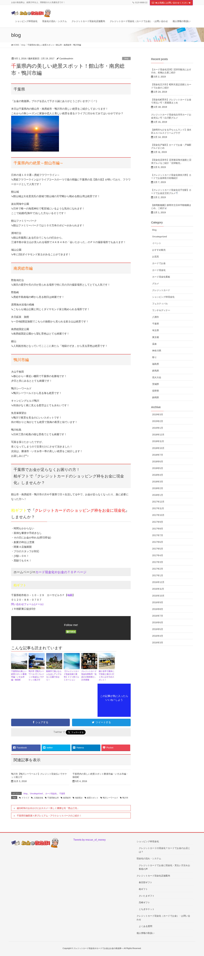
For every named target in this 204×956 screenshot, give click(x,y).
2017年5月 (157, 548)
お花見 (155, 256)
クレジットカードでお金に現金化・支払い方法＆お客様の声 (164, 867)
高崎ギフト (144, 902)
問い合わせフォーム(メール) (27, 604)
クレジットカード (161, 290)
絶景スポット (92, 798)
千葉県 (62, 793)
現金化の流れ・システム (149, 858)
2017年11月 (158, 508)
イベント (156, 243)
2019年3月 (157, 414)
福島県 (155, 364)
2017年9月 (157, 522)
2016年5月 (157, 629)
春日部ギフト (145, 882)
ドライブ (25, 798)
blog (126, 58)
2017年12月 (158, 501)
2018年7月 (157, 455)
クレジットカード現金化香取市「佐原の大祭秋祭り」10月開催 (89, 675)
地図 (69, 595)
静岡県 (155, 397)
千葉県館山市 (53, 798)
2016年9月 (157, 602)
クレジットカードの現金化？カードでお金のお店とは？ (164, 850)
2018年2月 (157, 488)
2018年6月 (157, 461)
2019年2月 (157, 421)
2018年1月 (157, 495)
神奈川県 (156, 350)
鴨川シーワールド (110, 798)
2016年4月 (157, 636)
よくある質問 (145, 926)
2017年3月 (157, 562)
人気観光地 (38, 798)
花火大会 (156, 377)
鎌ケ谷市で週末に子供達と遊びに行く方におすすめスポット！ (106, 675)
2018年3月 (157, 481)
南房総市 (67, 798)
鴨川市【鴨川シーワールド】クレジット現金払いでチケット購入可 (36, 675)
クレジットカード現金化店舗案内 (153, 875)
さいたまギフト (146, 895)
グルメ (155, 283)
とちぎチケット (146, 909)
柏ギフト (143, 889)
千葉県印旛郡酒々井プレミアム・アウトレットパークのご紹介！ (49, 815)
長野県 (155, 390)
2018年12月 (158, 434)
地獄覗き (79, 798)
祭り (154, 357)
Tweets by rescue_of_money (89, 839)
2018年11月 (158, 441)
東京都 (155, 337)
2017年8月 (157, 528)
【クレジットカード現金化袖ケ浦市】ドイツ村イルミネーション (71, 675)
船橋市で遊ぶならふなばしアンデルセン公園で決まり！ (54, 675)
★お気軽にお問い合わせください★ (173, 2)
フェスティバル (160, 303)
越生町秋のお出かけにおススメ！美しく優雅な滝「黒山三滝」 (48, 808)
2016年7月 (157, 615)
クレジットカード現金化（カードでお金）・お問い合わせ (163, 918)
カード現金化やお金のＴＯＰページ (60, 572)
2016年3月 (157, 642)
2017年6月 (157, 542)
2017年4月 (157, 555)
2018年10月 (158, 448)
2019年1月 (157, 428)
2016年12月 (158, 582)
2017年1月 (157, 575)
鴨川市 (125, 798)
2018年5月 (157, 468)
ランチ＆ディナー (161, 310)
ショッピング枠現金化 (163, 297)
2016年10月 (158, 595)
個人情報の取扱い (145, 933)
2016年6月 (157, 622)
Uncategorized (36, 793)
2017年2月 (157, 568)
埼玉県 (155, 330)
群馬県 (155, 370)
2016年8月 (157, 609)
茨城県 (155, 384)
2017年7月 (157, 535)
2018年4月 (157, 475)
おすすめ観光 (159, 250)
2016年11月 (158, 589)
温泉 (154, 344)
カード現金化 (51, 793)
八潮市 (155, 317)
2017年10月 (158, 515)
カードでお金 (159, 263)
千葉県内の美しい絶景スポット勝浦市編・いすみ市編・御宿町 (18, 675)
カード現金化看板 (161, 277)
